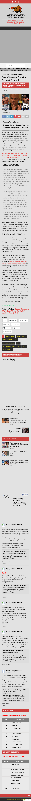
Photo (6, 622)
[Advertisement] (15, 46)
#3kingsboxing (15, 545)
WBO (24, 346)
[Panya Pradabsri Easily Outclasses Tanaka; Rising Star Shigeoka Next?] (5, 445)
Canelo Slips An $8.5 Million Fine (18, 452)
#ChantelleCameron (13, 576)
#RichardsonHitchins (8, 607)
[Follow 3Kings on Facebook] (12, 1)
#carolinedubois (22, 638)
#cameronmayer (17, 579)
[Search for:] (15, 65)
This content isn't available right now (14, 551)
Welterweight (7, 349)
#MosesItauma (6, 529)
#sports (9, 618)
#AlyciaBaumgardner (8, 638)
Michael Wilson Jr (8, 343)
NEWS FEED (3, 68)
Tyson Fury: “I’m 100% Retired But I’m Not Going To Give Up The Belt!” (19, 462)
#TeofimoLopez (6, 675)
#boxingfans (14, 578)
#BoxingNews (6, 578)
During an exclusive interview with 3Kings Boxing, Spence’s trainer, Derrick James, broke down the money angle (15, 155)
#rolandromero (21, 675)
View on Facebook (6, 561)
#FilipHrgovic (24, 531)
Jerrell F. (13, 448)
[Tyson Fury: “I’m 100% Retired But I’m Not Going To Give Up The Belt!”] (5, 462)
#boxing (4, 543)
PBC (18, 343)
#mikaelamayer (23, 576)
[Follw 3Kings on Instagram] (18, 1)
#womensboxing (7, 647)
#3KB (21, 545)
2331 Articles (21, 406)
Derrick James (21, 336)
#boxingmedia (22, 578)
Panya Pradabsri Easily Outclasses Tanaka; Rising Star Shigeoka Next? (19, 444)
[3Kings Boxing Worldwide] (6, 497)
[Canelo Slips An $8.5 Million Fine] (5, 453)
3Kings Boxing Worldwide (14, 524)
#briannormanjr (10, 611)
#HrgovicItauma (16, 547)
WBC (19, 346)
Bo (11, 465)
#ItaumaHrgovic (6, 547)
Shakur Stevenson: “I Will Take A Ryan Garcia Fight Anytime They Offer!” (15, 311)
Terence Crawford (9, 346)
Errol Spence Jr (7, 339)
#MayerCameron (7, 579)
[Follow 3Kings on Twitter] (15, 1)
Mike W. (5, 90)
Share (4, 563)
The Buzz (11, 68)
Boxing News (10, 336)
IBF (16, 339)
